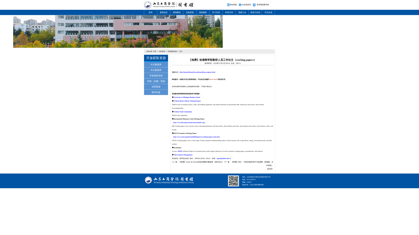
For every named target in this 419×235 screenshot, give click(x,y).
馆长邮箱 (233, 5)
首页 (151, 12)
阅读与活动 (255, 12)
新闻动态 (164, 12)
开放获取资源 (172, 51)
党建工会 (242, 12)
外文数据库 (156, 70)
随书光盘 (156, 92)
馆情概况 (177, 12)
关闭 (269, 169)
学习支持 (216, 12)
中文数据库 (156, 64)
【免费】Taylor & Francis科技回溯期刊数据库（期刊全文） (201, 162)
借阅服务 (203, 12)
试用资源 (156, 87)
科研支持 (229, 12)
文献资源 (190, 12)
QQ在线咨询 (246, 5)
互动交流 (268, 12)
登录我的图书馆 (263, 5)
